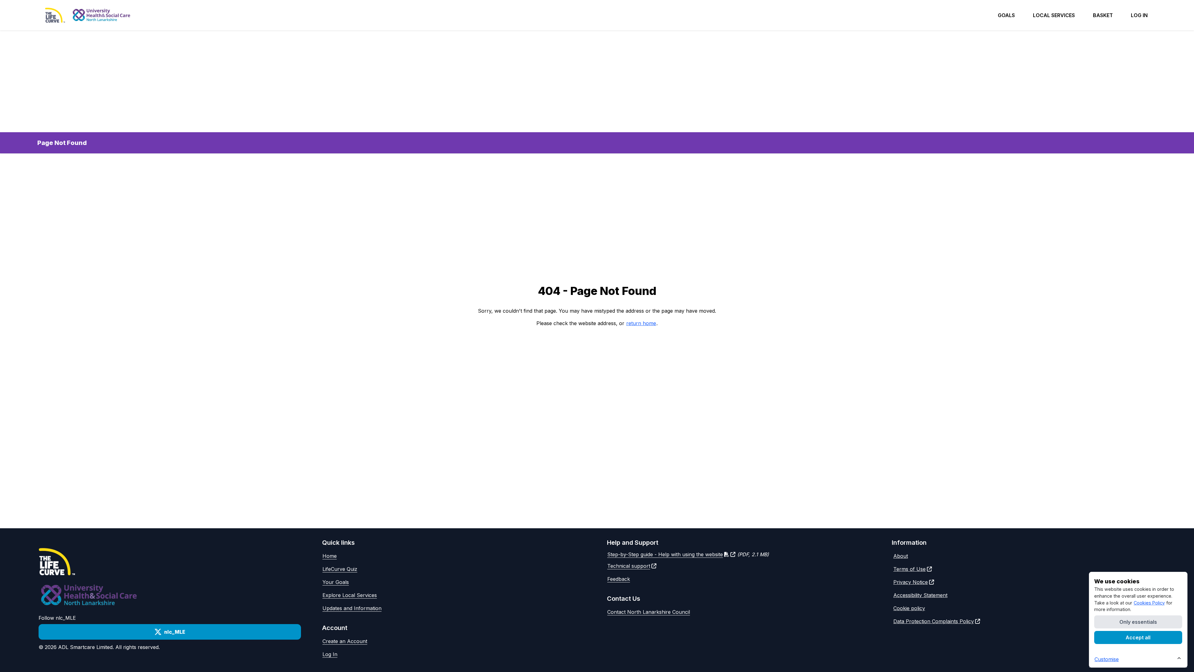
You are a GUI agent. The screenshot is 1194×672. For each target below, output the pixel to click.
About (900, 556)
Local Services (1054, 15)
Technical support (628, 566)
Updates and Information (352, 608)
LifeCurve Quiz (339, 569)
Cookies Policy (1149, 602)
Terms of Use (909, 569)
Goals (1006, 15)
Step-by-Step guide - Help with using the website (665, 554)
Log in (1139, 15)
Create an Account (344, 641)
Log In (329, 654)
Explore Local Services (349, 595)
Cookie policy (909, 608)
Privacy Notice (910, 582)
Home (329, 556)
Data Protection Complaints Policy (933, 621)
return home (641, 323)
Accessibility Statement (920, 595)
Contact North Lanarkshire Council (648, 612)
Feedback (618, 579)
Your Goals (335, 582)
